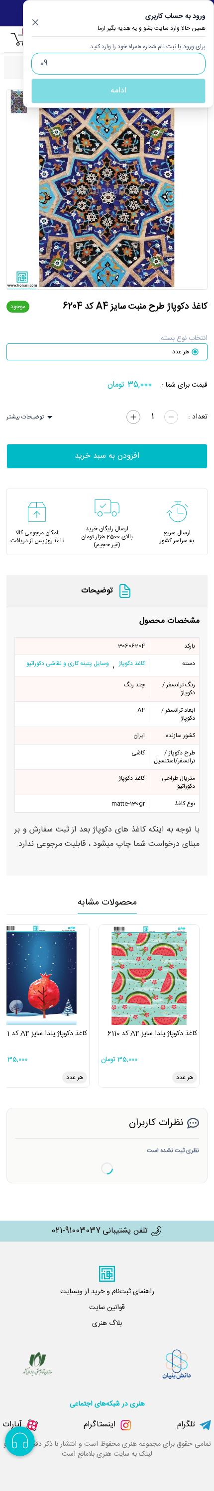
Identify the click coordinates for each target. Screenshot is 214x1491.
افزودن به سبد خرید (107, 456)
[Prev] (19, 189)
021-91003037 (76, 1231)
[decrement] (171, 417)
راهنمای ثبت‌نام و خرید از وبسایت (107, 1292)
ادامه (118, 90)
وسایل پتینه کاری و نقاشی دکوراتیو (67, 664)
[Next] (195, 189)
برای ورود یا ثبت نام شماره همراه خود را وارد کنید (148, 47)
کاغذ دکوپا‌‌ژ (131, 664)
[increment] (133, 417)
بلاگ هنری (107, 1323)
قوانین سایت (107, 1308)
